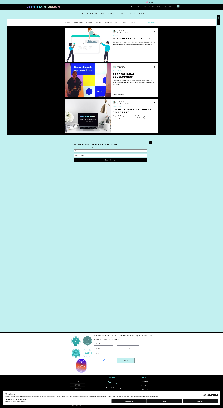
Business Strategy (118, 70)
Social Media (108, 22)
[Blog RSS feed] (150, 143)
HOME (77, 382)
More (131, 22)
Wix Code (98, 22)
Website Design (78, 22)
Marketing (89, 22)
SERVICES (77, 385)
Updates (124, 22)
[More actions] (155, 31)
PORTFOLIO (77, 388)
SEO (116, 22)
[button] (140, 23)
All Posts (67, 22)
